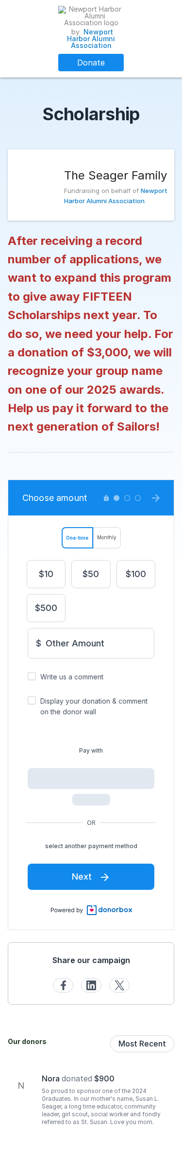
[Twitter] (119, 985)
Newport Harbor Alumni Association (91, 38)
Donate (91, 62)
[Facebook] (63, 985)
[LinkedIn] (91, 985)
